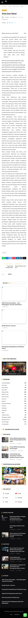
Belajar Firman (5, 394)
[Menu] (2, 2)
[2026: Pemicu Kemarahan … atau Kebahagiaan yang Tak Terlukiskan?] (14, 294)
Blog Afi (4, 252)
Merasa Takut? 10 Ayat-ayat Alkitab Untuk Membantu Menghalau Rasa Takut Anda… (17, 549)
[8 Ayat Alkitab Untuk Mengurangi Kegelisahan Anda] (5, 558)
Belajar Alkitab (5, 392)
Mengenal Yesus (5, 415)
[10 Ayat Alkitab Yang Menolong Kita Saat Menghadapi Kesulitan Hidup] (5, 439)
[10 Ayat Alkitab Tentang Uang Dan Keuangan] (5, 448)
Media (3, 412)
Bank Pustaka (5, 387)
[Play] (3, 374)
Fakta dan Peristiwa (6, 403)
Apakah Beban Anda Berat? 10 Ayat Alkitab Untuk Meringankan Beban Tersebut (17, 566)
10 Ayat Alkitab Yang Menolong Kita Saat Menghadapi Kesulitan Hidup (18, 439)
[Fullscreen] (24, 374)
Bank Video (4, 389)
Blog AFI (4, 10)
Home (11, 614)
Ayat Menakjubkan (6, 383)
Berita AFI (4, 399)
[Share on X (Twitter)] (12, 23)
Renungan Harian (6, 419)
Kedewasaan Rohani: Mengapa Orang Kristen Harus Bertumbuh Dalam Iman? (18, 518)
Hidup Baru (4, 408)
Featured (4, 405)
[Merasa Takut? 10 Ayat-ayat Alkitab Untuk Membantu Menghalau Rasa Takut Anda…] (5, 549)
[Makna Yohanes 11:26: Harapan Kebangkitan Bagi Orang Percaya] (5, 534)
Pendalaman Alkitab (6, 417)
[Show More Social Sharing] (15, 23)
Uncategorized (5, 424)
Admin (7, 17)
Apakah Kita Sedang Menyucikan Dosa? (12, 593)
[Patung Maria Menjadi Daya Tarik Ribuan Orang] (14, 337)
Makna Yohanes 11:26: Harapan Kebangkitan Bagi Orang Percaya (18, 535)
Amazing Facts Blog (12, 429)
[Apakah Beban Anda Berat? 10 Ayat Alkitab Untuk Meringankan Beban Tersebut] (5, 566)
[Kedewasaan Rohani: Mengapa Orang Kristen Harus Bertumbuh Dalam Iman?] (5, 518)
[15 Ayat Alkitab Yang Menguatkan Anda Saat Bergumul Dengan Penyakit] (5, 455)
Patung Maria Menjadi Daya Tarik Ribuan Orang (14, 589)
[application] (14, 368)
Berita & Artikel (5, 396)
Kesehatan (4, 410)
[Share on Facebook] (10, 23)
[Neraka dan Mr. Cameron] (14, 316)
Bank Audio (4, 385)
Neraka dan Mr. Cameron (9, 325)
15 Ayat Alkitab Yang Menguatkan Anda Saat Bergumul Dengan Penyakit (17, 455)
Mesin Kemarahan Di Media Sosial (10, 597)
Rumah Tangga (5, 421)
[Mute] (22, 374)
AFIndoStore (16, 614)
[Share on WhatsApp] (8, 23)
